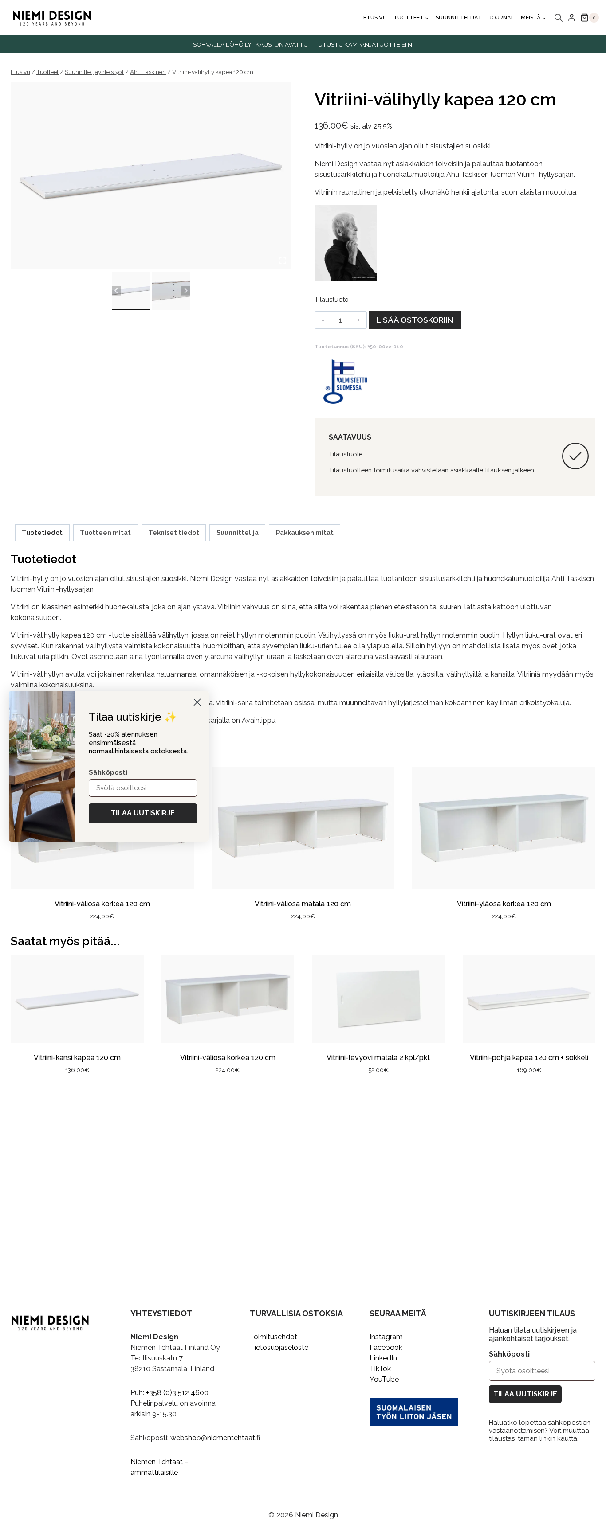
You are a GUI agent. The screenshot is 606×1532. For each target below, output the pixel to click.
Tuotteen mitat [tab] (105, 532)
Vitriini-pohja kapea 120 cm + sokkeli (529, 1057)
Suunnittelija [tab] (237, 532)
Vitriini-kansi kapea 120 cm (77, 1057)
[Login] (571, 17)
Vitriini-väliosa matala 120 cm (303, 904)
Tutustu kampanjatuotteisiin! (363, 44)
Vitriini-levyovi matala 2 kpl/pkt (378, 1057)
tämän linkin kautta (547, 1438)
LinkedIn (383, 1358)
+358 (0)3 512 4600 (177, 1392)
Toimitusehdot (273, 1337)
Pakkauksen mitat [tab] (305, 532)
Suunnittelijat (459, 17)
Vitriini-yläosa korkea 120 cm (504, 904)
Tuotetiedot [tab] (42, 532)
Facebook (386, 1347)
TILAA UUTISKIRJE (525, 1394)
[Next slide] (185, 291)
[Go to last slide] (116, 291)
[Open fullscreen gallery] (282, 260)
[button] (131, 291)
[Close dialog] (197, 702)
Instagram (386, 1337)
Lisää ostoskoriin (415, 319)
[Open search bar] (558, 18)
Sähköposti (509, 1354)
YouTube (384, 1379)
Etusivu (375, 17)
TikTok (380, 1368)
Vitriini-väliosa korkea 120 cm (102, 904)
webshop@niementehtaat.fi (215, 1438)
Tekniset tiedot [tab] (173, 532)
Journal (501, 17)
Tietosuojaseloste (279, 1347)
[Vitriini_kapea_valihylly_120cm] (151, 175)
